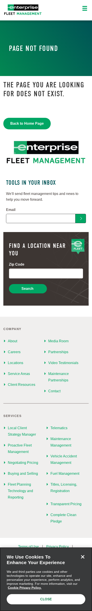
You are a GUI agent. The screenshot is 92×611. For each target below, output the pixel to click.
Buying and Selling (23, 473)
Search (27, 288)
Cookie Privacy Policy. (25, 587)
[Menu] (85, 8)
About (12, 341)
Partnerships (58, 352)
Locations (15, 363)
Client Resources (21, 385)
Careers (14, 352)
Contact (54, 391)
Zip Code (16, 264)
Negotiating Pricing (23, 463)
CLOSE (46, 599)
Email (10, 210)
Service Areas (19, 374)
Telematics (58, 428)
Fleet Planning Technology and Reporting (20, 491)
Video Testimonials (63, 363)
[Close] (82, 556)
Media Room (58, 341)
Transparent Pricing (66, 504)
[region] (46, 579)
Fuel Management (64, 473)
